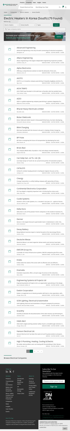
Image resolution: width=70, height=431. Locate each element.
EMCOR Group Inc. (24, 250)
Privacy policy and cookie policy (32, 387)
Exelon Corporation (25, 290)
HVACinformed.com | (59, 417)
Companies (9, 401)
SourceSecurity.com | (47, 415)
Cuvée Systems (23, 199)
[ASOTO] (9, 80)
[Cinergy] (9, 180)
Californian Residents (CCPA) (32, 393)
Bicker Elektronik (24, 117)
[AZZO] (9, 100)
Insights (8, 406)
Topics (19, 376)
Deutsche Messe (23, 239)
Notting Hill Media (52, 408)
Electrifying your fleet (42, 7)
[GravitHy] (9, 312)
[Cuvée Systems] (9, 200)
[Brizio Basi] (9, 149)
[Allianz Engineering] (9, 59)
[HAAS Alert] (9, 322)
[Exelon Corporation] (9, 292)
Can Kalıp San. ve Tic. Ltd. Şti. (29, 158)
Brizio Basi (21, 148)
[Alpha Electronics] (9, 70)
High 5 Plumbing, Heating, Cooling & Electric (35, 341)
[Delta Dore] (9, 210)
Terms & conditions (32, 382)
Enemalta (21, 270)
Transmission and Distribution (9, 383)
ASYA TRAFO (22, 88)
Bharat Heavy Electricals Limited (30, 109)
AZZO (19, 98)
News (7, 404)
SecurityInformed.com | (58, 415)
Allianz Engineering (25, 58)
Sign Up (53, 386)
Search (56, 25)
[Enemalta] (9, 272)
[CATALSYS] (9, 170)
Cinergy (20, 178)
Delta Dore (21, 209)
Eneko (19, 260)
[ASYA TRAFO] (9, 90)
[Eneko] (9, 261)
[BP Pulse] (9, 139)
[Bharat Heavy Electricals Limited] (9, 109)
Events (7, 411)
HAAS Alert (21, 321)
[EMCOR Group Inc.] (9, 251)
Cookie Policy (43, 427)
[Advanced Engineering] (9, 49)
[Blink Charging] (9, 129)
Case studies (9, 409)
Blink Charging (23, 127)
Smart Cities (20, 393)
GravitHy (20, 311)
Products (8, 378)
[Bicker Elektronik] (9, 119)
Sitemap (31, 378)
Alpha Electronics (24, 68)
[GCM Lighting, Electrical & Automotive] (9, 302)
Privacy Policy (54, 423)
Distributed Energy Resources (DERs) (20, 381)
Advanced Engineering (26, 47)
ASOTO (20, 78)
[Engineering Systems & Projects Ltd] (9, 282)
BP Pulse (20, 137)
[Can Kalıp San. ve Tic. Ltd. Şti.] (9, 159)
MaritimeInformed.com (47, 419)
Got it (65, 428)
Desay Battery (22, 229)
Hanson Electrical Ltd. (26, 331)
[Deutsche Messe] (9, 241)
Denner (20, 219)
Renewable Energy (20, 390)
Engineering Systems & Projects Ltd (31, 280)
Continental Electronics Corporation (32, 188)
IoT (18, 386)
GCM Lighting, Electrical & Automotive (32, 300)
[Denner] (9, 221)
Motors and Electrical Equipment (9, 389)
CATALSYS (21, 168)
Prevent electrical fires (26, 7)
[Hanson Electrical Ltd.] (9, 333)
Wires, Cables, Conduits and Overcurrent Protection (10, 396)
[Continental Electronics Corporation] (9, 190)
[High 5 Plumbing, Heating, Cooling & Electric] (9, 343)
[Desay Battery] (9, 231)
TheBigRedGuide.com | (48, 417)
